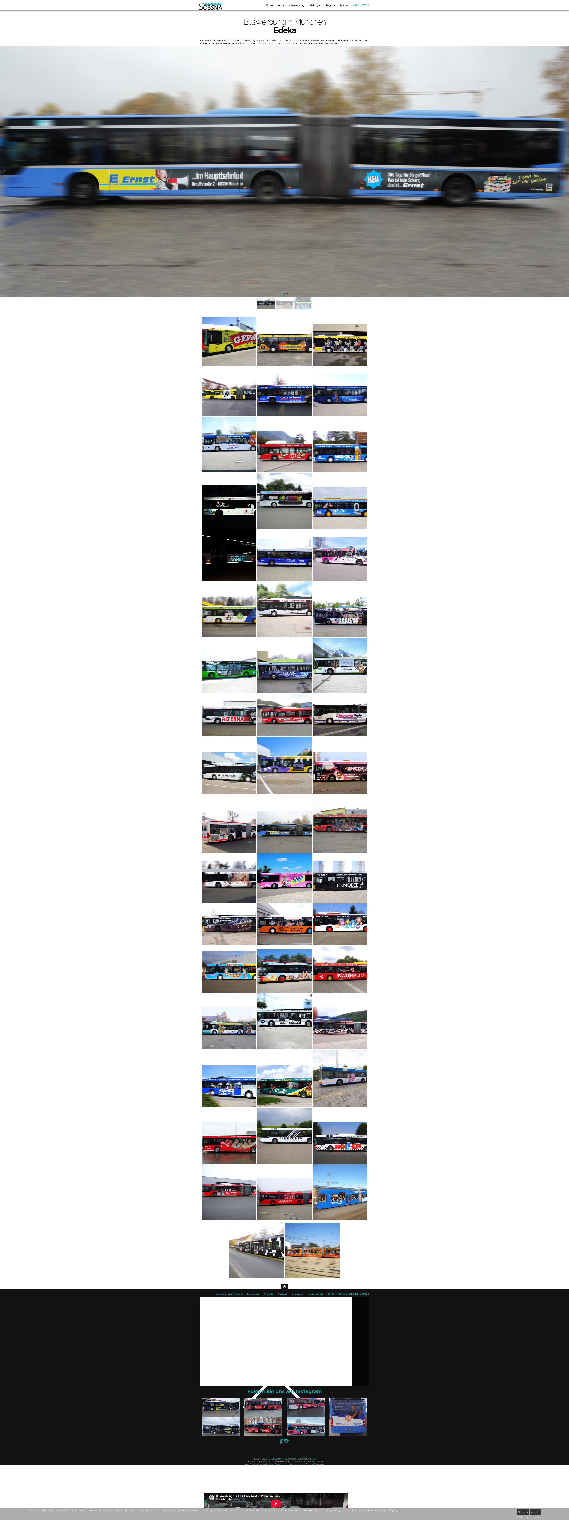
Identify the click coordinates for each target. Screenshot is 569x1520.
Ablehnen (535, 1512)
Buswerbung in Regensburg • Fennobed (341, 889)
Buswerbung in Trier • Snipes (340, 1032)
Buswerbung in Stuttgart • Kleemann (285, 1015)
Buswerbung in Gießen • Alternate (230, 722)
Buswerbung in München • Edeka (285, 839)
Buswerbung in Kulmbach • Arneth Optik (341, 780)
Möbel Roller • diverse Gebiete (340, 1150)
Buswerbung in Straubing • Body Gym (230, 1035)
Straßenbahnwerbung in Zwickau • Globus (313, 1244)
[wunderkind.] (209, 5)
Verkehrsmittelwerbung (291, 5)
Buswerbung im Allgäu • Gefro (230, 341)
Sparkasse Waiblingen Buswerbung (285, 1206)
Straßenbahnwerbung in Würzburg (257, 1241)
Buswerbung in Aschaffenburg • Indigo (230, 391)
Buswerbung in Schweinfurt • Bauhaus (340, 972)
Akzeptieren (523, 1512)
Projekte (330, 5)
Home (269, 5)
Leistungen (315, 5)
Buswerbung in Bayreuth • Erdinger (340, 459)
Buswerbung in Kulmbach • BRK (230, 839)
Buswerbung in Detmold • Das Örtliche (285, 567)
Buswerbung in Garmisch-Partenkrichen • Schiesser (341, 659)
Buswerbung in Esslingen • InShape (285, 603)
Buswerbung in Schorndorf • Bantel (340, 932)
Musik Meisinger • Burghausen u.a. (230, 1186)
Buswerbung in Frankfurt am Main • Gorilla (341, 623)
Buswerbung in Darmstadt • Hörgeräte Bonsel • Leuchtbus (228, 553)
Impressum (297, 1294)
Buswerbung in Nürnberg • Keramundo (229, 889)
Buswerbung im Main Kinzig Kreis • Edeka (285, 352)
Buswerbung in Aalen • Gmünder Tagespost (340, 352)
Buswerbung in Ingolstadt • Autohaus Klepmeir (230, 780)
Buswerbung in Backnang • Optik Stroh (341, 402)
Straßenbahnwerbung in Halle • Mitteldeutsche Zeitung (340, 1186)
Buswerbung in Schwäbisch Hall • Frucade (230, 979)
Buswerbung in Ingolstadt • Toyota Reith (285, 757)
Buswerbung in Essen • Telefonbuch (229, 623)
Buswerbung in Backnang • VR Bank (230, 438)
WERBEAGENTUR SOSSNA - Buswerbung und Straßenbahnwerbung (288, 1459)
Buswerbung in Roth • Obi (284, 928)
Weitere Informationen (528, 1517)
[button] (4, 171)
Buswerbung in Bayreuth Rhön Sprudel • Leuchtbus (228, 513)
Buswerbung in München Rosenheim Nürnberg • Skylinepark (341, 818)
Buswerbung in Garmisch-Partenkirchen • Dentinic (285, 680)
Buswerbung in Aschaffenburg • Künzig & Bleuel (285, 402)
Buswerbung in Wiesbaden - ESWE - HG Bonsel (340, 1070)
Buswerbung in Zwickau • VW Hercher (285, 1129)
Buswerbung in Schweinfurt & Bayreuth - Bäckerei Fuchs (285, 977)
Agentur (344, 5)
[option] (221, 1417)
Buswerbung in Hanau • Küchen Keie (341, 722)
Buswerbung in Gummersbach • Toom (285, 722)
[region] (284, 178)
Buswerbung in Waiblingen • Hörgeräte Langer (285, 1094)
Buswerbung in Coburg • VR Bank (340, 515)
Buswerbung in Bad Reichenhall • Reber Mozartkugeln (285, 459)
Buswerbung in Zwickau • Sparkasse (229, 1150)
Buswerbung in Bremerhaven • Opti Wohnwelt (285, 494)
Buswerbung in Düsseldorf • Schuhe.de (340, 565)
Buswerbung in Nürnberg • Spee (285, 878)
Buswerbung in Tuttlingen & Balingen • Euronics (230, 1094)
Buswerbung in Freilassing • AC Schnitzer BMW (229, 676)
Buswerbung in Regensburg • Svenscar (230, 932)
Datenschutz (316, 1294)
